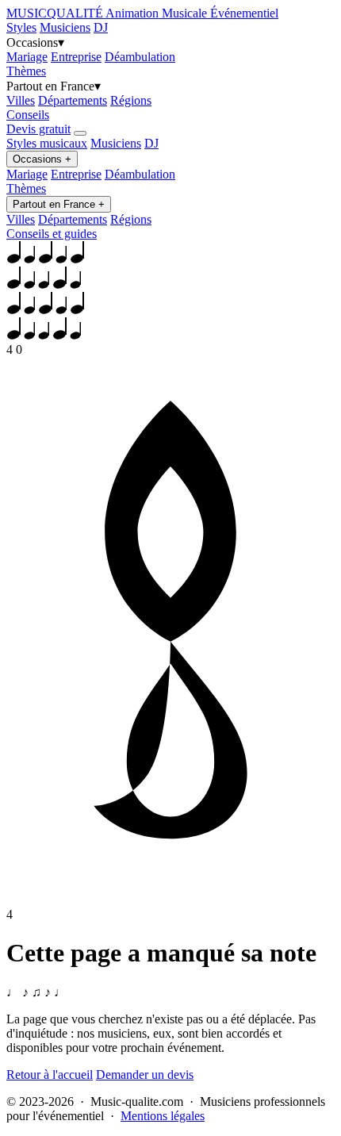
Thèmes (26, 71)
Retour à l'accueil (49, 1074)
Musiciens (65, 27)
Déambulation (140, 56)
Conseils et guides (51, 233)
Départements (72, 100)
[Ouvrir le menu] (80, 133)
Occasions (42, 159)
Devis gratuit (38, 129)
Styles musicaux (46, 143)
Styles (21, 27)
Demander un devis (144, 1074)
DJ (101, 27)
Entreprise (76, 56)
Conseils (27, 114)
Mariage (27, 56)
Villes (20, 100)
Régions (130, 100)
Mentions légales (163, 1116)
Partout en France (59, 204)
